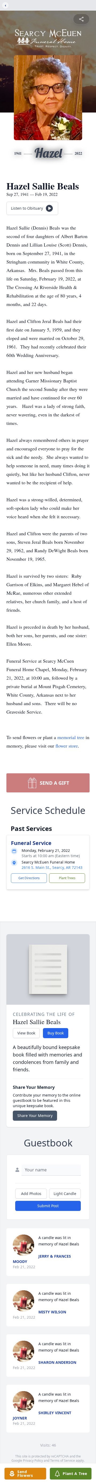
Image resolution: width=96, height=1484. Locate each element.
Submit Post (48, 1205)
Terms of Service (62, 1460)
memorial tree (70, 737)
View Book (26, 1033)
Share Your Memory (35, 1115)
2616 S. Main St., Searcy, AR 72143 (52, 867)
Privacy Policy (33, 1460)
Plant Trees (67, 878)
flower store (66, 746)
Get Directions (29, 878)
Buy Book (55, 1033)
